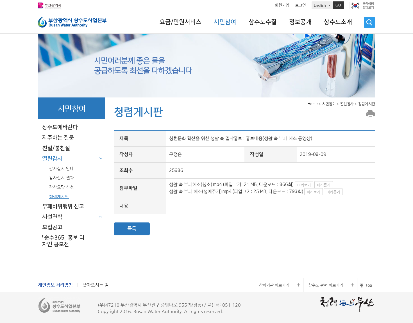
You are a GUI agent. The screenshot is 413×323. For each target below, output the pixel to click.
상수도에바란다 (60, 127)
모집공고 (52, 227)
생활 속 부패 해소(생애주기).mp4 (200, 191)
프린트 (370, 114)
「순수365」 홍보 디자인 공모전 (63, 241)
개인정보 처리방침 (55, 285)
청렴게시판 (59, 196)
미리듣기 (323, 185)
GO (338, 5)
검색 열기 (369, 22)
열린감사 (52, 159)
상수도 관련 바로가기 (325, 285)
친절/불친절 (56, 148)
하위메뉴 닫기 (100, 158)
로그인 (300, 5)
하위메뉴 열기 (100, 216)
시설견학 (52, 217)
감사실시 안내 (61, 168)
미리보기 (304, 185)
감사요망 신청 (61, 187)
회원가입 (282, 5)
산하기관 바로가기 (274, 285)
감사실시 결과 (61, 178)
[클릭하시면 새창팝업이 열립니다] (362, 5)
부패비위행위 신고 (63, 206)
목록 (131, 228)
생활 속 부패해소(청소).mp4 (195, 184)
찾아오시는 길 (95, 285)
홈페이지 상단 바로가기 (366, 285)
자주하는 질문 (58, 138)
